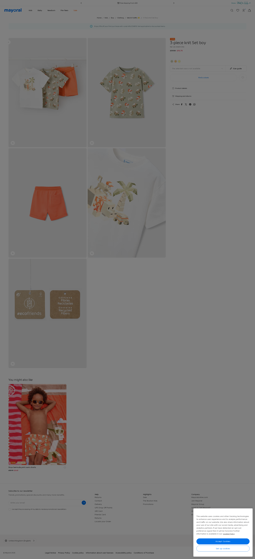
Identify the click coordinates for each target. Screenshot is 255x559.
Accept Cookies (223, 541)
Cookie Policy (229, 534)
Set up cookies (223, 548)
